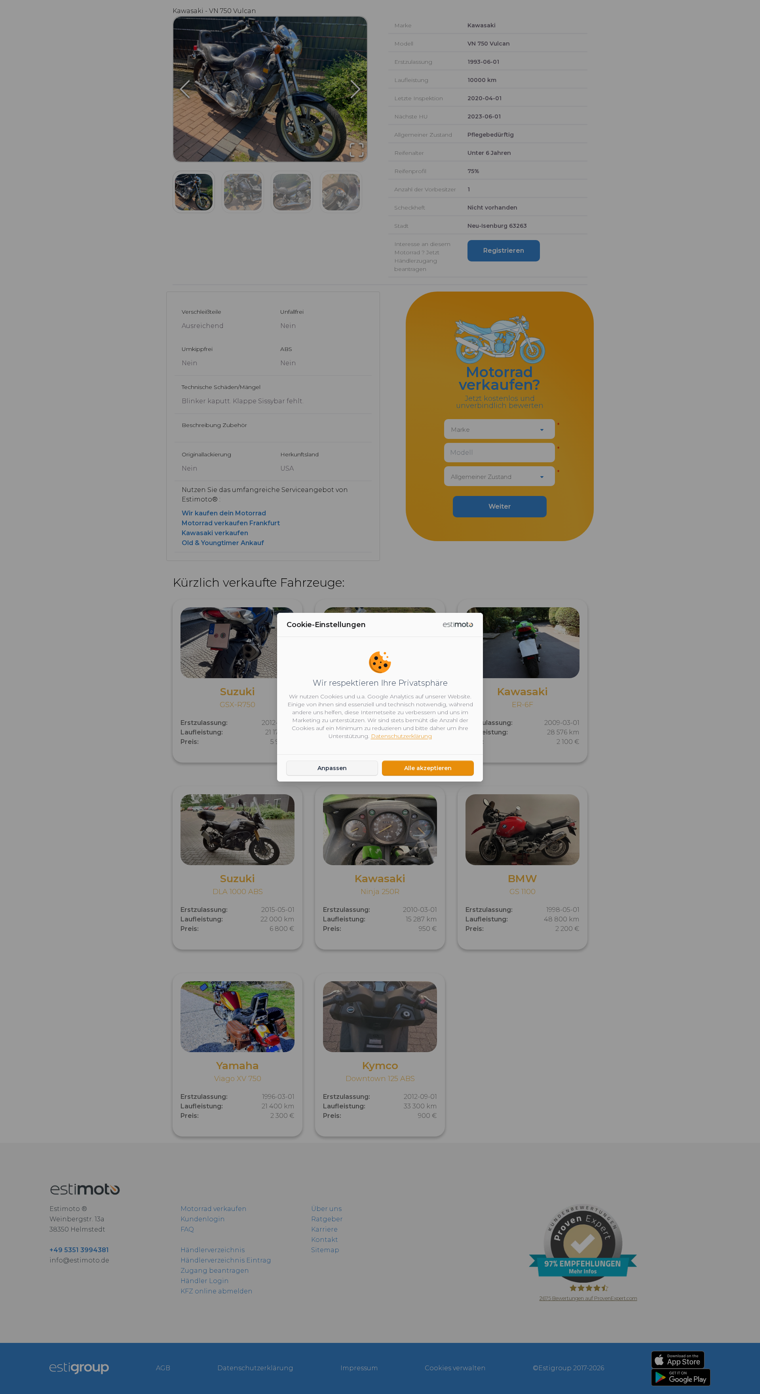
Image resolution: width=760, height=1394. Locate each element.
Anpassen (332, 768)
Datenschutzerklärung (401, 736)
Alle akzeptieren (428, 768)
